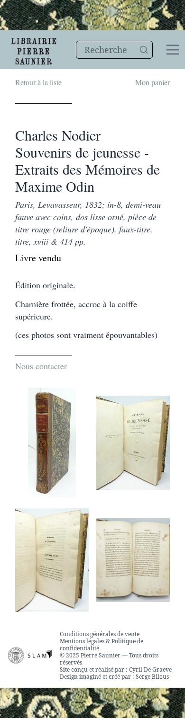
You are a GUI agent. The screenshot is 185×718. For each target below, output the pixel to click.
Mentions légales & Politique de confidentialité (101, 645)
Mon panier (152, 82)
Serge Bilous (152, 677)
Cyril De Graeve (150, 669)
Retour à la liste (38, 82)
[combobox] (114, 49)
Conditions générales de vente (99, 634)
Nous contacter (41, 366)
